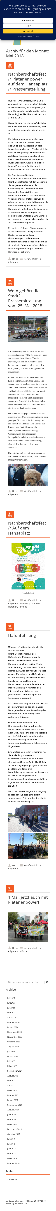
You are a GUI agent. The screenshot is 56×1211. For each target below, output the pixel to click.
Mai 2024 (11, 1012)
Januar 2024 (12, 1027)
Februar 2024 (13, 1022)
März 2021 (12, 1090)
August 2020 (13, 1109)
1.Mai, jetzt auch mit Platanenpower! (28, 899)
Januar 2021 (12, 1100)
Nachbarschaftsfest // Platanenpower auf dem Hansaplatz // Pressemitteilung (28, 81)
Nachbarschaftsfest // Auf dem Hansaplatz (27, 528)
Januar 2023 (12, 1056)
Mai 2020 (11, 1119)
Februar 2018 (13, 1163)
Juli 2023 (11, 1051)
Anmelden (12, 1179)
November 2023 (14, 1036)
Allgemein (13, 262)
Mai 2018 (11, 1153)
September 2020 (14, 1105)
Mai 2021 (11, 1080)
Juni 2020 (11, 1114)
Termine (22, 606)
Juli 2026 (11, 998)
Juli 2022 (11, 1061)
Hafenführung (22, 635)
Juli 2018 (11, 1143)
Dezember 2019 (14, 1129)
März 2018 (12, 1158)
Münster (35, 603)
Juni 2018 (11, 1148)
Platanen (12, 606)
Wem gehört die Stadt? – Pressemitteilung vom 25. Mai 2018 (25, 298)
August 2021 (13, 1075)
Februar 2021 (13, 1095)
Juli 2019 (11, 1138)
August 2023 (13, 1046)
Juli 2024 (11, 1007)
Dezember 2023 (14, 1032)
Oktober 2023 (13, 1041)
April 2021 (11, 1085)
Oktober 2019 (13, 1134)
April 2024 (11, 1017)
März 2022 (12, 1066)
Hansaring (25, 603)
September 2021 (14, 1070)
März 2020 (12, 1124)
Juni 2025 (11, 1002)
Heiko (15, 258)
